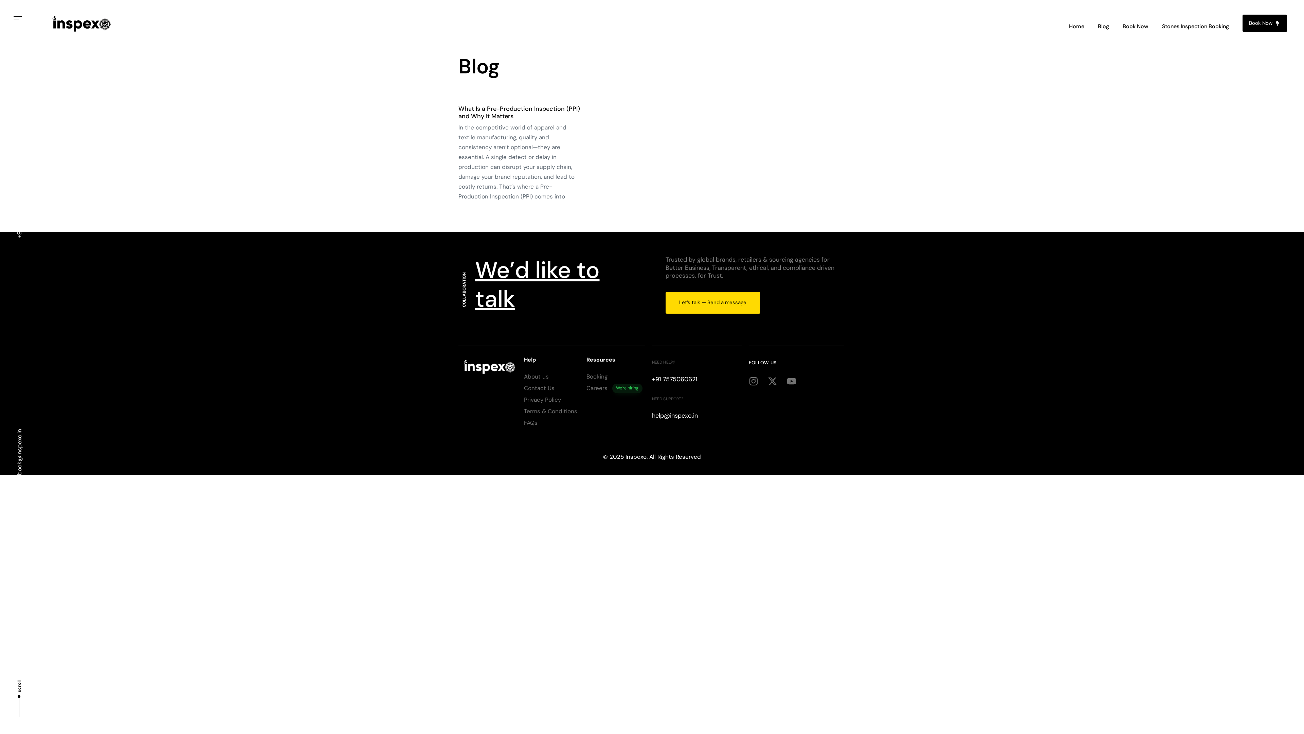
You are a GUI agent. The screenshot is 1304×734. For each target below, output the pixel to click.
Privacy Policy (542, 399)
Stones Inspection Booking (1195, 26)
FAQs (531, 422)
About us (536, 376)
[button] (17, 17)
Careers (612, 388)
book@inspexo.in (19, 452)
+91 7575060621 (19, 216)
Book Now (1135, 26)
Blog (1103, 26)
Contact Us (539, 388)
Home (1076, 26)
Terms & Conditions (550, 411)
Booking (597, 376)
